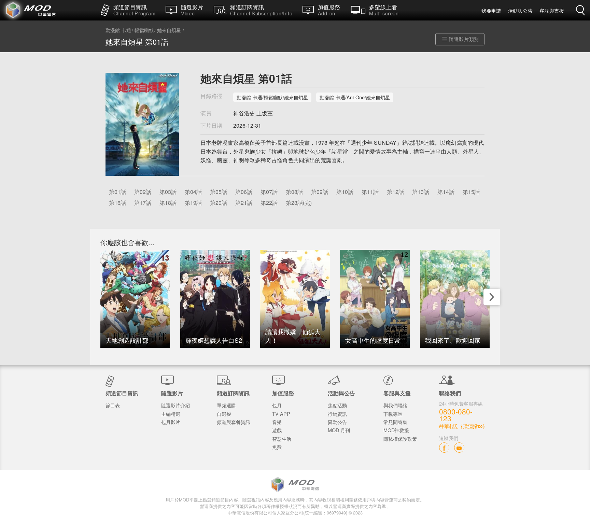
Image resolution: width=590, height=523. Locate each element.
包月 (277, 405)
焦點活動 (337, 405)
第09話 (319, 192)
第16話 (117, 203)
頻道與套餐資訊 (233, 421)
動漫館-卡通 (118, 30)
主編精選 (170, 413)
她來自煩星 (169, 30)
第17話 (142, 203)
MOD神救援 (396, 430)
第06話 (243, 192)
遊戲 (277, 430)
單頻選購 (226, 405)
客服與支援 (551, 10)
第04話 (193, 192)
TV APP (281, 413)
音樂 (277, 421)
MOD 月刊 (339, 430)
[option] (135, 299)
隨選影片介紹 (175, 405)
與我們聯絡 (395, 405)
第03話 (168, 192)
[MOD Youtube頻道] (459, 447)
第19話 (193, 203)
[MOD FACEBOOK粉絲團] (444, 447)
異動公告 (337, 421)
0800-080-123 (456, 415)
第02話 (142, 192)
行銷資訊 (337, 413)
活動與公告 (520, 10)
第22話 (269, 203)
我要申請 (491, 10)
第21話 (243, 203)
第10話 (344, 192)
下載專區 (393, 413)
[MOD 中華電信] (48, 10)
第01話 (117, 192)
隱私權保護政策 (400, 438)
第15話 (471, 192)
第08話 (294, 192)
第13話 (420, 192)
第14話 (445, 192)
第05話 (218, 192)
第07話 (269, 192)
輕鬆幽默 (144, 30)
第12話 (395, 192)
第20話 (218, 203)
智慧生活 (281, 438)
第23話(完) (299, 203)
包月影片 (170, 421)
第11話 (370, 192)
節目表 (113, 405)
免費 (277, 446)
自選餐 (224, 413)
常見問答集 (395, 421)
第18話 (168, 203)
